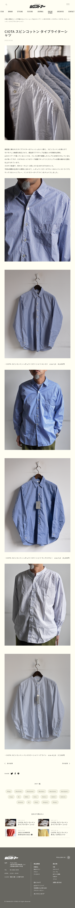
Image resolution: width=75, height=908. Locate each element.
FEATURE (30, 11)
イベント (55, 879)
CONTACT (71, 11)
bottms (42, 791)
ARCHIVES (60, 11)
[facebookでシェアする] (15, 774)
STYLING (20, 11)
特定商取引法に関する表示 (40, 888)
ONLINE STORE (50, 12)
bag (9, 791)
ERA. (27, 797)
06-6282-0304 (14, 870)
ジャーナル (55, 872)
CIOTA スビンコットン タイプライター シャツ (26, 823)
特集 (54, 867)
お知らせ (55, 876)
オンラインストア (39, 894)
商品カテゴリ (37, 869)
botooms (31, 791)
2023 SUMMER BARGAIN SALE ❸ (25, 833)
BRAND (10, 11)
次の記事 (65, 763)
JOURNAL (40, 11)
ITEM (2, 11)
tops (55, 802)
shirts (63, 797)
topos (46, 802)
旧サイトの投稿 (56, 874)
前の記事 (10, 763)
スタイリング (56, 869)
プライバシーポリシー (39, 890)
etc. (35, 797)
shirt (54, 797)
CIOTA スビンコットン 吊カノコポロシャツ (59, 833)
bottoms (53, 791)
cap (11, 797)
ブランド (36, 872)
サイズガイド (37, 874)
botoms (19, 791)
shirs (44, 797)
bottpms (65, 791)
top (36, 802)
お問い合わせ (57, 882)
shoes (21, 802)
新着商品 (36, 867)
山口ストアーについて (39, 885)
